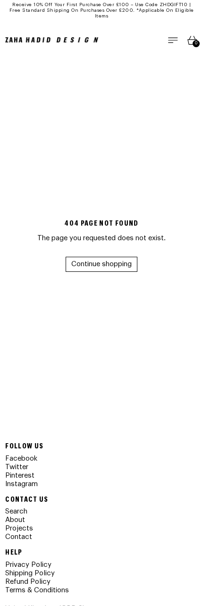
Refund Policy (28, 581)
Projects (19, 528)
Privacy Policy (28, 564)
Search (16, 511)
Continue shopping (101, 264)
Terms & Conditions (37, 590)
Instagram (21, 484)
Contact (18, 536)
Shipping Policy (30, 573)
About (15, 519)
